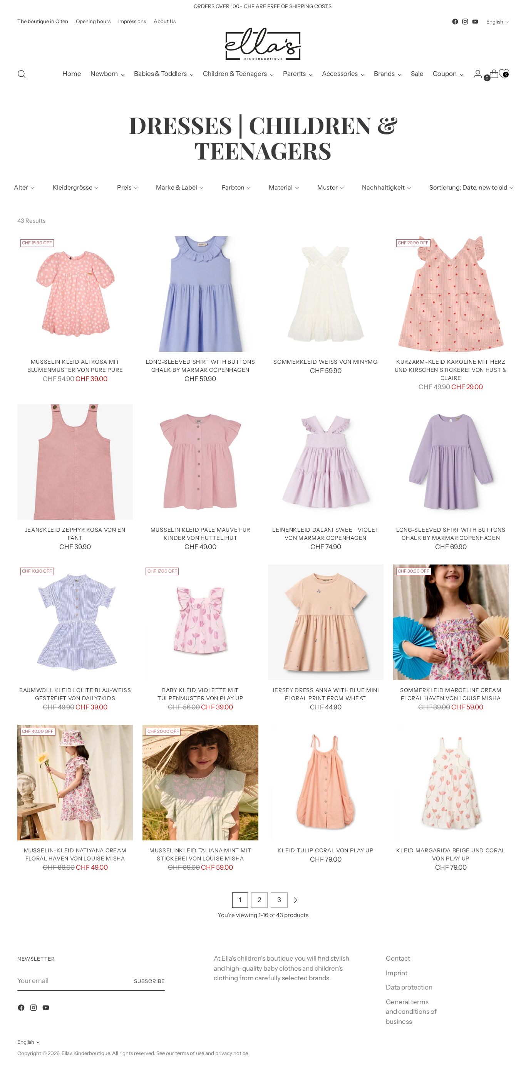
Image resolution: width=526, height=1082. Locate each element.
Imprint (396, 973)
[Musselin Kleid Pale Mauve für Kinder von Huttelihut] (200, 462)
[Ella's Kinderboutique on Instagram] (465, 21)
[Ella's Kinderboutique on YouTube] (475, 21)
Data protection (409, 987)
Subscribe (149, 981)
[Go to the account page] (474, 74)
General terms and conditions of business (411, 1011)
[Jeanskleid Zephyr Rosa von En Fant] (75, 462)
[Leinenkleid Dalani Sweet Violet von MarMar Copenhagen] (326, 462)
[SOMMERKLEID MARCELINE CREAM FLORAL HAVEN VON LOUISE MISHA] (451, 622)
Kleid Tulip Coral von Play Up (325, 850)
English (494, 21)
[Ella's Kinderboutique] (263, 44)
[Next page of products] (295, 900)
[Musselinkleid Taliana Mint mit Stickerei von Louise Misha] (200, 782)
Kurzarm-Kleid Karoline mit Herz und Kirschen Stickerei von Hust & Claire (451, 369)
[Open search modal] (21, 74)
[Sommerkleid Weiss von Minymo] (326, 294)
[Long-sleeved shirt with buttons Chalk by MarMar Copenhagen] (200, 294)
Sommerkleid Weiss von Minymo (325, 361)
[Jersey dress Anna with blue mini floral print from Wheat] (326, 622)
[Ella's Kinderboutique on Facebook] (455, 21)
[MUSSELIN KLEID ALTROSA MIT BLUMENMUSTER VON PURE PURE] (75, 294)
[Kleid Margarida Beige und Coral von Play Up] (451, 782)
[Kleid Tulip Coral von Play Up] (326, 782)
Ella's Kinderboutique (86, 1053)
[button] (23, 187)
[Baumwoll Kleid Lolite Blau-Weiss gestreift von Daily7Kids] (75, 622)
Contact (398, 958)
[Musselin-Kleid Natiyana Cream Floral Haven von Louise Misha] (75, 782)
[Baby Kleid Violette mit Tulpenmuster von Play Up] (200, 622)
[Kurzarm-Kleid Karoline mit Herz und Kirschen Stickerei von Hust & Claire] (451, 294)
